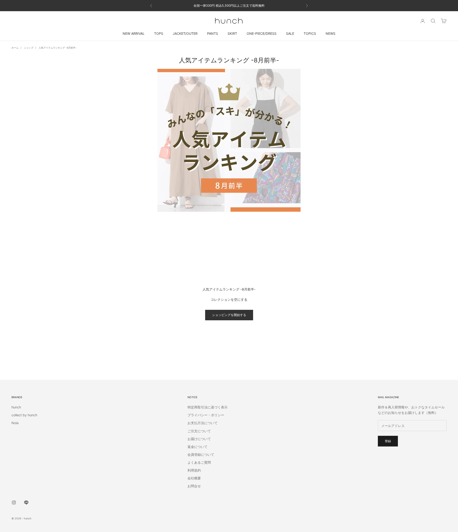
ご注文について (199, 431)
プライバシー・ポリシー (205, 415)
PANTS (212, 33)
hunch (16, 407)
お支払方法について (202, 423)
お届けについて (199, 439)
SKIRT (232, 33)
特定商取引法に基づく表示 (207, 407)
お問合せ (194, 486)
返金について (197, 447)
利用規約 (194, 470)
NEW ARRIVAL (134, 33)
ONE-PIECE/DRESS (261, 33)
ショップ (28, 47)
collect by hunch (24, 415)
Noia (15, 423)
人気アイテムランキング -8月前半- (58, 47)
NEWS (330, 33)
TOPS (158, 33)
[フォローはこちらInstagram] (13, 502)
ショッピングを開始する (229, 315)
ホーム (15, 47)
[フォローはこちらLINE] (26, 502)
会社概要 (194, 478)
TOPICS (310, 33)
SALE (290, 33)
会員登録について (200, 454)
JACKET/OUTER (185, 33)
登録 (388, 441)
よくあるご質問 (199, 462)
